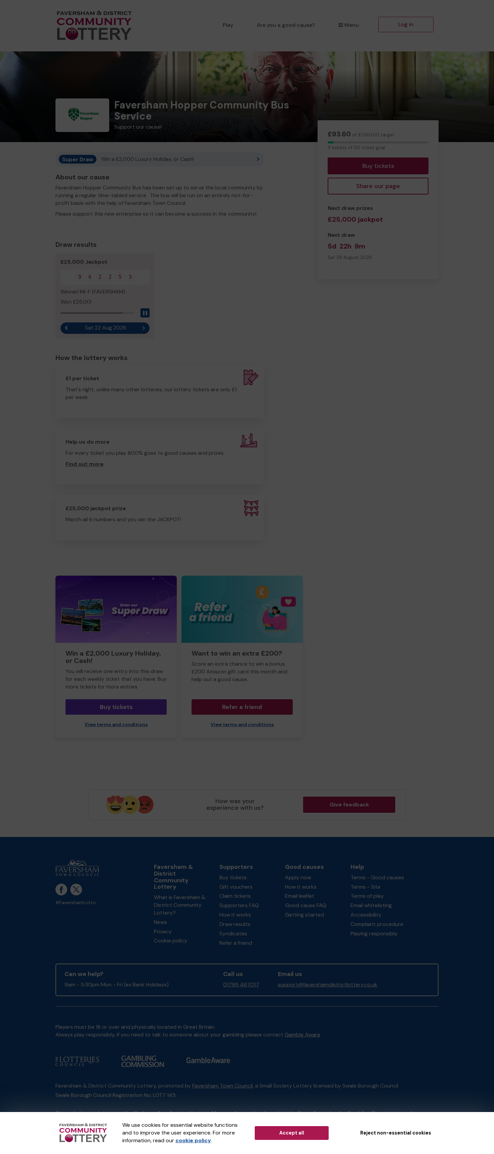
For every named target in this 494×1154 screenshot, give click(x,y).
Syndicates (233, 933)
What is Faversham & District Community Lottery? (179, 905)
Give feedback (349, 804)
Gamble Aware (302, 1034)
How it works (235, 914)
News (160, 922)
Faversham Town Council (222, 1085)
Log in (406, 24)
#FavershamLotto (75, 902)
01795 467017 (241, 984)
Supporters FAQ (239, 905)
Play (228, 25)
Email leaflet (299, 895)
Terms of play (367, 895)
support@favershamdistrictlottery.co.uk (327, 984)
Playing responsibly (374, 933)
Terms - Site (365, 886)
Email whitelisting (371, 905)
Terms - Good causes (377, 877)
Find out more (85, 464)
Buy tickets (378, 166)
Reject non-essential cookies (395, 1133)
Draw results (234, 924)
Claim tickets (235, 895)
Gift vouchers (236, 886)
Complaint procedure (377, 924)
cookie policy (193, 1140)
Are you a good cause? (286, 25)
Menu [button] (351, 25)
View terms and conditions (116, 724)
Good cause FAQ (305, 905)
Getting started (304, 914)
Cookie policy (170, 940)
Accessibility (366, 914)
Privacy (163, 931)
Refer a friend (242, 707)
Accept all (291, 1133)
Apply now (298, 877)
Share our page (378, 186)
